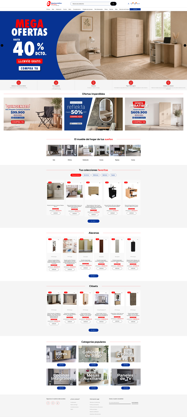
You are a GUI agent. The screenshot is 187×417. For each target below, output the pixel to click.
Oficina (48, 9)
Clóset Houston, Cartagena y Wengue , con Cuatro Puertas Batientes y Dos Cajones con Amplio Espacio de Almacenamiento (54, 315)
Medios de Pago (73, 404)
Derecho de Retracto (94, 411)
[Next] (185, 45)
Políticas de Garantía (94, 404)
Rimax (106, 9)
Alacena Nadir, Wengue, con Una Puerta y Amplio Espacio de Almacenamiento (133, 261)
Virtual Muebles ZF (101, 310)
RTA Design (54, 256)
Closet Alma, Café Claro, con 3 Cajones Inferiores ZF (117, 314)
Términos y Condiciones (95, 402)
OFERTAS (135, 9)
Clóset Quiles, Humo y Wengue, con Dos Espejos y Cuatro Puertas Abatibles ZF (101, 314)
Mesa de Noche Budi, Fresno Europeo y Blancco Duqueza (131, 206)
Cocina (65, 9)
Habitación (58, 9)
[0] (131, 4)
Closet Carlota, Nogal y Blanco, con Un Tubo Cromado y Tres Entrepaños (133, 314)
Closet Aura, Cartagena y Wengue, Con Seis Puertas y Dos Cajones (69, 314)
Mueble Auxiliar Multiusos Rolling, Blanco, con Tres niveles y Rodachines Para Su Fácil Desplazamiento (69, 262)
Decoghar (85, 256)
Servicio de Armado (124, 9)
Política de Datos (93, 409)
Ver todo (93, 221)
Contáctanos (73, 402)
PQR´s (71, 409)
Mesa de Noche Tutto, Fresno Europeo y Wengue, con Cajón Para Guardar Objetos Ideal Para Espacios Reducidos (93, 207)
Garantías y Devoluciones (95, 414)
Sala (53, 9)
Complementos (77, 9)
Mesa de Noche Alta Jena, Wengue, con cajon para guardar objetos (112, 206)
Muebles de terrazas (87, 9)
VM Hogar (69, 256)
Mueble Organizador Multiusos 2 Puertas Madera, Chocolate (101, 261)
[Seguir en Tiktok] (57, 403)
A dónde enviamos (74, 407)
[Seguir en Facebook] (48, 403)
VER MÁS (61, 365)
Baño (70, 9)
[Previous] (2, 45)
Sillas (116, 9)
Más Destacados (98, 9)
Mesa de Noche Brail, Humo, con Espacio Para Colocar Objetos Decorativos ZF (74, 206)
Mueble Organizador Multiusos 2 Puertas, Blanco (85, 261)
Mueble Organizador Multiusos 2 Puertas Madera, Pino (117, 261)
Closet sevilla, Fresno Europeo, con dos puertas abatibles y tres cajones (85, 314)
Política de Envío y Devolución (96, 407)
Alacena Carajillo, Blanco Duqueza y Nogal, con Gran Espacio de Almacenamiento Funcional (53, 262)
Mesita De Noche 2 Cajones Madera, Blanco (55, 206)
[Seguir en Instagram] (53, 403)
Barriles (111, 9)
